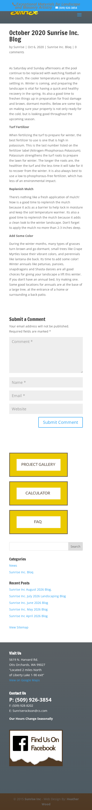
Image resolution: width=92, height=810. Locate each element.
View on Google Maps (24, 680)
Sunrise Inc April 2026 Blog (28, 616)
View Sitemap (18, 627)
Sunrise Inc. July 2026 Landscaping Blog (37, 596)
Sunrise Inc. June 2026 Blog (28, 603)
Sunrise (18, 47)
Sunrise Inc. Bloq (59, 47)
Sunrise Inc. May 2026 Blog (28, 609)
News (13, 565)
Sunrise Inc (33, 799)
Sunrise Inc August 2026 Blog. (30, 589)
